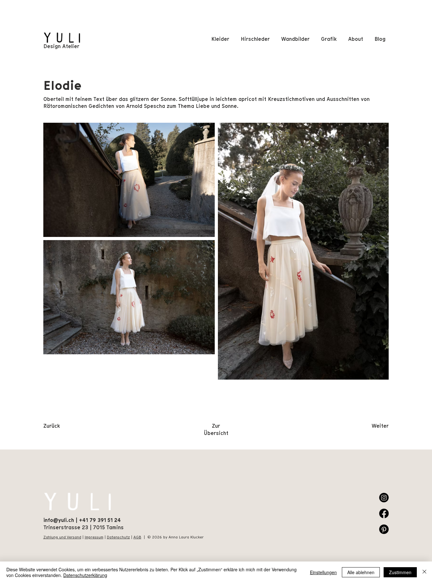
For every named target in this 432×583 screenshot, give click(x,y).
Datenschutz (118, 537)
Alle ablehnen (360, 572)
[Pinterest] (384, 529)
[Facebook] (384, 513)
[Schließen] (424, 572)
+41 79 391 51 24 (100, 520)
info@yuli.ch (58, 520)
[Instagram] (384, 497)
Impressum (94, 537)
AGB (137, 537)
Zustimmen (400, 572)
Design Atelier (61, 46)
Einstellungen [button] (323, 572)
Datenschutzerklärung (85, 575)
